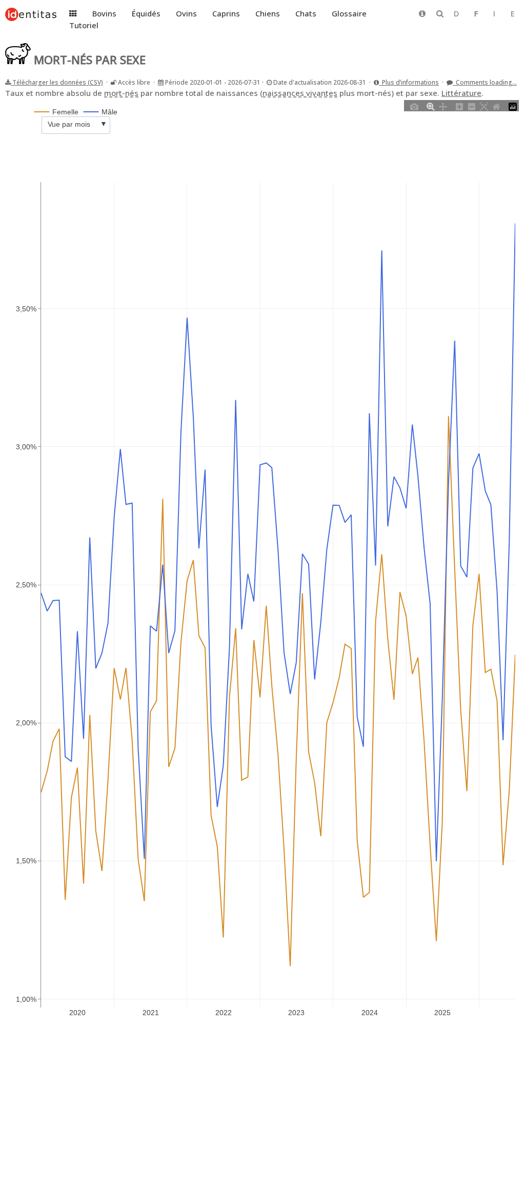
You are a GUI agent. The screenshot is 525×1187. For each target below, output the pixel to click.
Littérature (461, 93)
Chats (305, 13)
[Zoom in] (459, 105)
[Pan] (443, 105)
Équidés (146, 13)
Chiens (267, 13)
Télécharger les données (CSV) (57, 82)
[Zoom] (431, 105)
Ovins (186, 13)
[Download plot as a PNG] (414, 105)
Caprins (226, 13)
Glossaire (349, 13)
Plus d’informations (409, 82)
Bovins (104, 13)
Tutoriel (83, 25)
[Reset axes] (496, 105)
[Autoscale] (484, 105)
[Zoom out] (472, 105)
